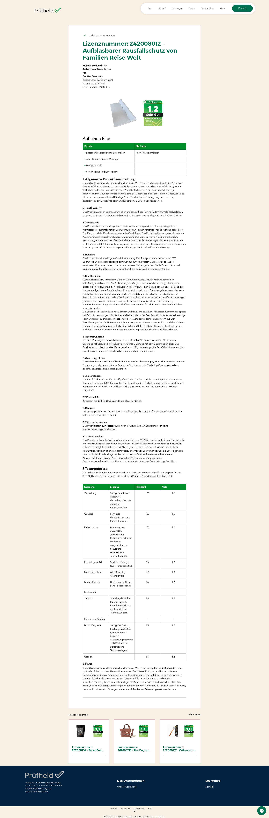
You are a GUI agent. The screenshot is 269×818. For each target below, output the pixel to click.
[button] (209, 786)
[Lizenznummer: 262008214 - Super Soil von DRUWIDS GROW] (89, 731)
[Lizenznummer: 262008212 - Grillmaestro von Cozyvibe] (180, 731)
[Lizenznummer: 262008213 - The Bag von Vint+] (134, 731)
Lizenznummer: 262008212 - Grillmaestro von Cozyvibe (179, 749)
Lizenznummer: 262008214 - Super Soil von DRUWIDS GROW (86, 749)
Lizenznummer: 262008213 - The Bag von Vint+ (134, 749)
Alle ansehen (194, 714)
